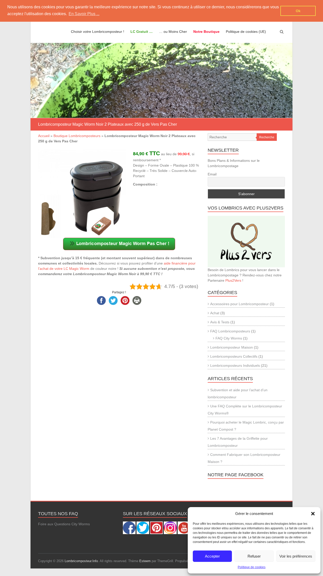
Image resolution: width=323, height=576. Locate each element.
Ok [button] (298, 11)
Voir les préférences (295, 556)
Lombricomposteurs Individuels (235, 365)
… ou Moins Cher (173, 32)
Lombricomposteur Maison (231, 347)
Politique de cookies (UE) (246, 32)
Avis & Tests (219, 322)
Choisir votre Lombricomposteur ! (97, 32)
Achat (214, 313)
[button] (312, 513)
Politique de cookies (251, 567)
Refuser (254, 556)
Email (212, 174)
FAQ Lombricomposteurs (230, 331)
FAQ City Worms (229, 338)
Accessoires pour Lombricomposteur (239, 304)
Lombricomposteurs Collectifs (233, 356)
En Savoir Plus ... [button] (84, 14)
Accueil (43, 136)
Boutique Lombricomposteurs (76, 136)
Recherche (266, 137)
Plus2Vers (233, 280)
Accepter (212, 556)
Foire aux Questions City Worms (64, 524)
